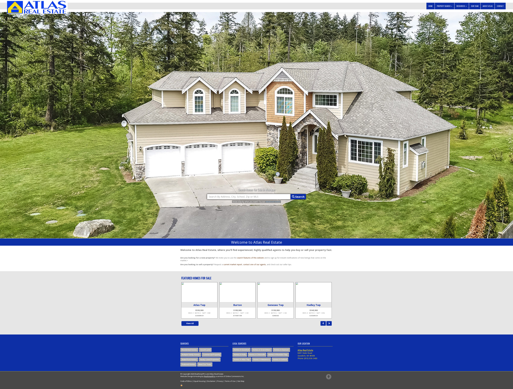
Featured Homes (188, 364)
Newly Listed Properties (209, 359)
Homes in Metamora (261, 359)
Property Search (444, 6)
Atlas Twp (314, 305)
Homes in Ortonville (257, 354)
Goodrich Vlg (275, 305)
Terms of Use (230, 381)
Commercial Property (211, 354)
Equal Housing (199, 381)
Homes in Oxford (280, 359)
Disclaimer (211, 381)
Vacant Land (205, 350)
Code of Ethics (186, 381)
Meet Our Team (205, 364)
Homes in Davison (281, 350)
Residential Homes (189, 350)
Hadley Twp (237, 305)
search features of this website (250, 257)
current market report (232, 264)
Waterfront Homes (189, 359)
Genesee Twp (199, 305)
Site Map (240, 381)
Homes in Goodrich (241, 350)
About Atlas (488, 6)
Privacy (220, 381)
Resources (460, 6)
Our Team (474, 6)
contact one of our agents (254, 264)
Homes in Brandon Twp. (278, 354)
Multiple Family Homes (191, 354)
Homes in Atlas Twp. (242, 359)
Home (430, 6)
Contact (500, 6)
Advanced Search (273, 201)
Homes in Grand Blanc (262, 350)
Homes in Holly (240, 354)
